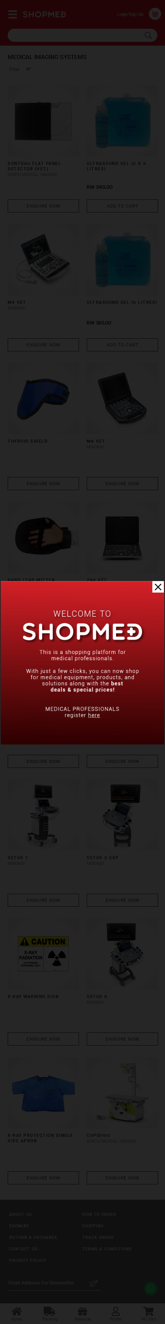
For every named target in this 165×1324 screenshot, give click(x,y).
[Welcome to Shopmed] (82, 742)
